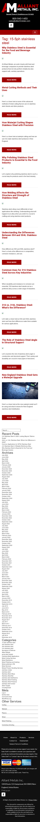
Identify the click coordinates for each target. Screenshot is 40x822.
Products (23, 737)
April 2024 (5, 508)
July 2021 (5, 571)
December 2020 (7, 580)
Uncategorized (6, 688)
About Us (13, 737)
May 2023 (5, 530)
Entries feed (5, 695)
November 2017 (7, 618)
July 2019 (5, 606)
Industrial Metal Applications (10, 656)
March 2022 (5, 557)
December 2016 (7, 627)
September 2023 (7, 522)
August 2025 (6, 477)
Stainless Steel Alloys (8, 674)
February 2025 (6, 488)
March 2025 (5, 486)
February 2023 (6, 535)
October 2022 (6, 543)
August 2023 (6, 524)
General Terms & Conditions (18, 744)
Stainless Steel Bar (7, 676)
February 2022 (6, 559)
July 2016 (5, 635)
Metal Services (6, 666)
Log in (4, 693)
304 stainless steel (7, 646)
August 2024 (6, 500)
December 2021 (7, 561)
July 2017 (5, 622)
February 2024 (6, 512)
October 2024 (6, 496)
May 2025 (5, 483)
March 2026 (5, 463)
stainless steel (6, 672)
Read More (12, 80)
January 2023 (6, 537)
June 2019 (5, 608)
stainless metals (7, 670)
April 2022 (5, 555)
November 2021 (7, 563)
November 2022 (7, 541)
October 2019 (6, 602)
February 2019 (6, 614)
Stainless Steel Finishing (9, 680)
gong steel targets (7, 654)
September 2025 (7, 475)
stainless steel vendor (8, 684)
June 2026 (5, 457)
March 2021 (5, 577)
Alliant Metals (6, 652)
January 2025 (6, 490)
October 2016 (6, 629)
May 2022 (5, 553)
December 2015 (7, 637)
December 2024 (7, 492)
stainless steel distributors (10, 678)
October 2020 (6, 584)
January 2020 (6, 598)
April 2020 (5, 594)
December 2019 (7, 600)
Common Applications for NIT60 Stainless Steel (16, 444)
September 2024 (7, 498)
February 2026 (6, 465)
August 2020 (6, 588)
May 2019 (5, 610)
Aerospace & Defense (8, 650)
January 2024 (6, 514)
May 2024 (5, 506)
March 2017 (5, 624)
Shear (4, 717)
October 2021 (6, 565)
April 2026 (5, 461)
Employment (24, 741)
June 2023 (5, 528)
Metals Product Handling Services (12, 668)
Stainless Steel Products (9, 682)
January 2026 (6, 467)
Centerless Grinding (8, 725)
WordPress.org (6, 699)
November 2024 (7, 494)
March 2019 (5, 612)
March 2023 (5, 533)
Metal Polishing (6, 721)
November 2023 (7, 518)
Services (31, 737)
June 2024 (5, 504)
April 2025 (5, 484)
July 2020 (5, 590)
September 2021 (7, 567)
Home (5, 737)
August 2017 (6, 620)
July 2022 (5, 549)
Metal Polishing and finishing (10, 662)
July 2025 (5, 479)
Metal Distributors (7, 660)
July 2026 (5, 455)
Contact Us (13, 741)
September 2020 (7, 586)
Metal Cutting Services (9, 658)
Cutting (4, 705)
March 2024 (5, 510)
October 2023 (6, 520)
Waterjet (4, 709)
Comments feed (7, 697)
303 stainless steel (7, 644)
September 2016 (7, 631)
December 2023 (7, 516)
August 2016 (6, 633)
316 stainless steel (7, 648)
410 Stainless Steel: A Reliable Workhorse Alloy (16, 446)
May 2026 (5, 459)
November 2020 (7, 582)
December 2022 (7, 539)
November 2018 (7, 616)
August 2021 (6, 569)
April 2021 (5, 575)
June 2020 (5, 592)
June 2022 (5, 551)
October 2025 (6, 473)
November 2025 (7, 471)
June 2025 (5, 481)
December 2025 (7, 469)
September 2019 (7, 604)
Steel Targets (6, 686)
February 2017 (6, 626)
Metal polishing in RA (8, 664)
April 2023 (5, 531)
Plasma (4, 713)
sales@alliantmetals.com (19, 21)
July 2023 (5, 526)
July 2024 (5, 502)
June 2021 (5, 573)
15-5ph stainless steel (8, 642)
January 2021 (6, 579)
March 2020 (5, 596)
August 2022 (6, 547)
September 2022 (7, 545)
